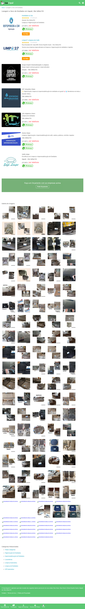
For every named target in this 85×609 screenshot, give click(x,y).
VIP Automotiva (9, 592)
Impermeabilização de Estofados (14, 579)
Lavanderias (8, 583)
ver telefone (34, 26)
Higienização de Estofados (13, 576)
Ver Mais (25, 34)
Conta (43, 606)
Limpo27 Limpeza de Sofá (30, 40)
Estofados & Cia (27, 15)
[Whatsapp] (52, 29)
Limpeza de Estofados (11, 589)
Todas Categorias (10, 573)
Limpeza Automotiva (11, 586)
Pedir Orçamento (42, 186)
